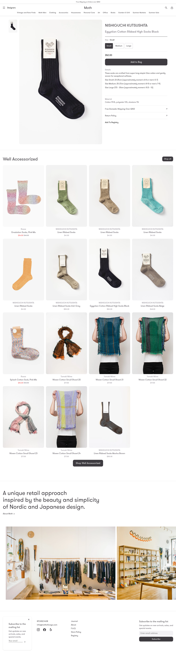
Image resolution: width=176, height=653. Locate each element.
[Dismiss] (29, 619)
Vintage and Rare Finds (26, 12)
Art (99, 12)
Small (109, 45)
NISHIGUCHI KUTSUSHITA (126, 25)
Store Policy (76, 632)
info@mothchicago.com (47, 624)
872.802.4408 (42, 621)
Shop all (167, 159)
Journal (74, 621)
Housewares (76, 12)
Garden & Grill (124, 12)
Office (105, 12)
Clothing (52, 12)
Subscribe (24, 641)
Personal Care (89, 12)
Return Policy (110, 115)
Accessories (63, 12)
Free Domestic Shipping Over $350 (120, 109)
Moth (88, 7)
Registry (74, 635)
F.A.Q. (73, 628)
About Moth (8, 513)
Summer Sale (154, 12)
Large (128, 45)
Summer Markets (139, 12)
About (73, 624)
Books (113, 12)
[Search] (166, 8)
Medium (118, 45)
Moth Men (42, 12)
